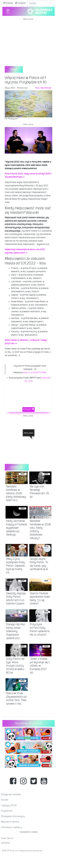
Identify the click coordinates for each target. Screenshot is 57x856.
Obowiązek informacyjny (13, 816)
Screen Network (7, 838)
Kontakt (4, 800)
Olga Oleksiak (46, 88)
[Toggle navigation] (8, 11)
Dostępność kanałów (11, 794)
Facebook (9, 3)
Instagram (21, 3)
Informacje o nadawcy (11, 827)
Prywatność (7, 811)
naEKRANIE (5, 843)
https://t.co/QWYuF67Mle (34, 372)
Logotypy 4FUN (8, 805)
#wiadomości (22, 88)
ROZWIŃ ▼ (28, 409)
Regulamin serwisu (10, 822)
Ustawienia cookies (28, 832)
